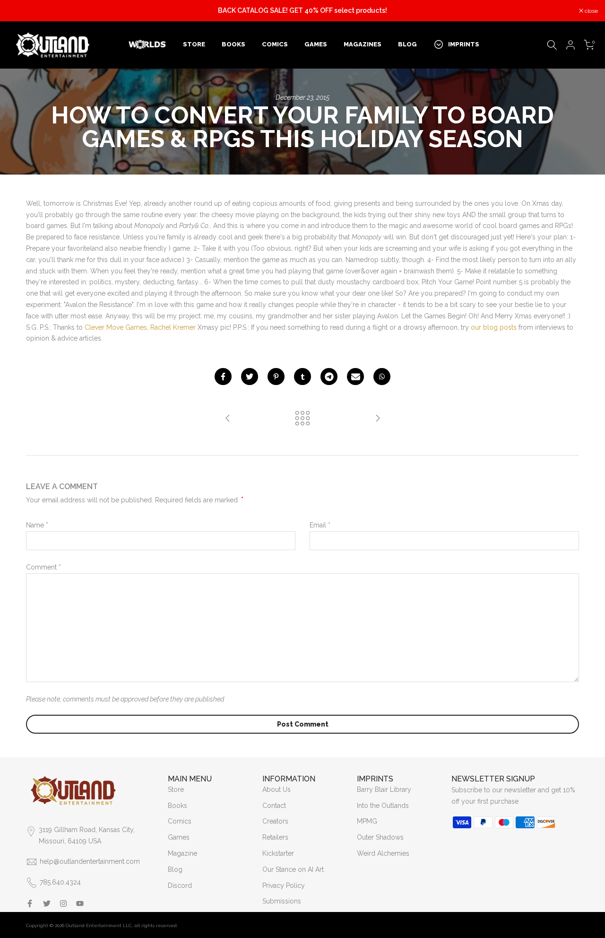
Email (320, 525)
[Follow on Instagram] (63, 903)
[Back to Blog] (302, 419)
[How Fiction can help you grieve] (377, 419)
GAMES (315, 44)
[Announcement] (302, 11)
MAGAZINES (362, 44)
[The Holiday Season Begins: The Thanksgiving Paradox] (227, 419)
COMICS (275, 44)
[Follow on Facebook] (30, 903)
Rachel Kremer (173, 327)
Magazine (182, 853)
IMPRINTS (463, 44)
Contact (274, 805)
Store (176, 789)
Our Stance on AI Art (293, 869)
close (18, 11)
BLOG (407, 44)
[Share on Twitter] (249, 376)
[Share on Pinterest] (276, 376)
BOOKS (233, 44)
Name (37, 525)
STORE (194, 44)
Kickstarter (278, 853)
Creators (275, 821)
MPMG (367, 821)
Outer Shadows (380, 837)
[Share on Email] (355, 376)
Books (177, 805)
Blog (175, 869)
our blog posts (494, 327)
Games (179, 837)
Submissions (281, 901)
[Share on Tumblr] (302, 376)
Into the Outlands (383, 805)
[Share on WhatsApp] (381, 376)
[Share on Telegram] (328, 376)
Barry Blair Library (384, 789)
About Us (276, 789)
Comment (43, 567)
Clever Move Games (116, 327)
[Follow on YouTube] (80, 903)
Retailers (275, 837)
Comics (179, 821)
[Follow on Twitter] (47, 903)
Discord (180, 885)
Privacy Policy (283, 885)
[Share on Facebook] (223, 376)
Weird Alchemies (383, 853)
